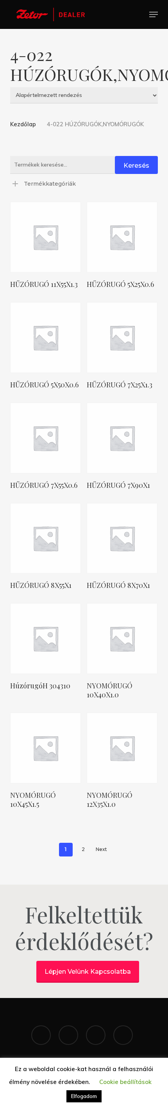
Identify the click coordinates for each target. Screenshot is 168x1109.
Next (101, 849)
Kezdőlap (23, 124)
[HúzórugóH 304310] (45, 638)
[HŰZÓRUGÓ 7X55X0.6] (45, 438)
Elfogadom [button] (84, 1096)
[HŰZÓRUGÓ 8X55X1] (45, 538)
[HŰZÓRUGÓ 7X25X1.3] (122, 337)
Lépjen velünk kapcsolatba (88, 971)
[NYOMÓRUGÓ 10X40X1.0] (122, 638)
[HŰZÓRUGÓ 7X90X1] (122, 438)
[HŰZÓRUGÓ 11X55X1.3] (45, 237)
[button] (153, 14)
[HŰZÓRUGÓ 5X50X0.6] (45, 337)
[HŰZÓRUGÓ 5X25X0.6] (122, 237)
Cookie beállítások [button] (125, 1082)
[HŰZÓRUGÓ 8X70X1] (122, 538)
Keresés (136, 165)
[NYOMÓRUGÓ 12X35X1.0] (122, 748)
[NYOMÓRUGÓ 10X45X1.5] (45, 748)
